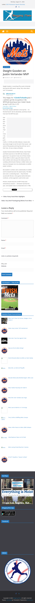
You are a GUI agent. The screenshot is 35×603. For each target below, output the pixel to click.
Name (3, 240)
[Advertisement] (19, 81)
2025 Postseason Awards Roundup (15, 4)
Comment (4, 218)
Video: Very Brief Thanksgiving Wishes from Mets (16, 201)
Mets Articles (6, 67)
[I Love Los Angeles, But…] (17, 497)
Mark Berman (18, 77)
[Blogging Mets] (3, 31)
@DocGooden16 (10, 93)
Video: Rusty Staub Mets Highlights (14, 196)
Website (3, 266)
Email (3, 248)
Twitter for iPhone (12, 106)
